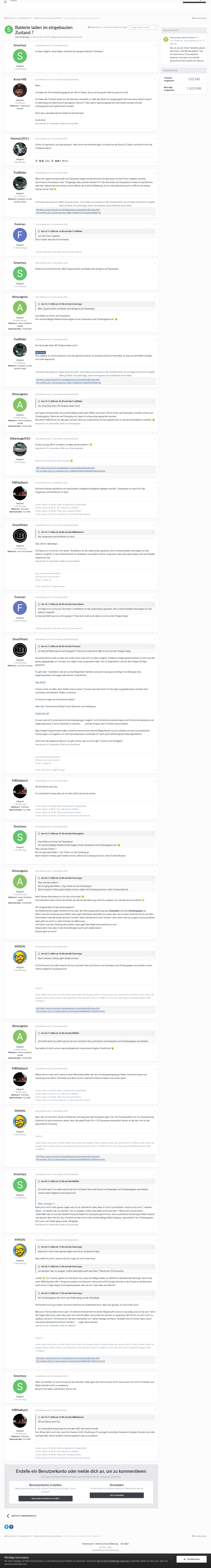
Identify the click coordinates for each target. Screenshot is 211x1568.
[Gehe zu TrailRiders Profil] (20, 183)
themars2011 (20, 138)
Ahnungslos (20, 297)
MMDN (20, 946)
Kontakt (125, 1544)
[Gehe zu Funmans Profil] (20, 235)
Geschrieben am (51, 45)
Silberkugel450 (20, 438)
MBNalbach (20, 482)
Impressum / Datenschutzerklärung (100, 1544)
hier (47, 444)
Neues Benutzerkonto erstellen (45, 1498)
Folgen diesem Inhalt (140, 27)
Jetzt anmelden (117, 1495)
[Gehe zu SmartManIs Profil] (20, 536)
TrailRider (19, 172)
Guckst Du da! (42, 713)
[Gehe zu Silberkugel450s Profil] (20, 449)
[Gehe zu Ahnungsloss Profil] (20, 308)
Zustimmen (193, 1559)
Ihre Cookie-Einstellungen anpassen (113, 1561)
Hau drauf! (40, 682)
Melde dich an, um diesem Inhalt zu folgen (109, 27)
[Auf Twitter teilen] (6, 1527)
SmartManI (19, 525)
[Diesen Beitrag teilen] (155, 45)
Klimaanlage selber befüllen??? (184, 37)
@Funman (40, 352)
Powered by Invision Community (105, 1550)
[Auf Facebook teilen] (11, 1527)
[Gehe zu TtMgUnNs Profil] (166, 39)
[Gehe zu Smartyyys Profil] (9, 29)
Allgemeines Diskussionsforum (66, 37)
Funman (20, 224)
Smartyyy (24, 37)
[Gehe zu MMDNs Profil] (20, 957)
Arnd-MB (20, 79)
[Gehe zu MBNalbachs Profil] (20, 493)
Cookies (17, 1561)
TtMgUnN (178, 41)
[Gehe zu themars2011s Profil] (20, 149)
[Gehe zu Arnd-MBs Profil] (20, 90)
